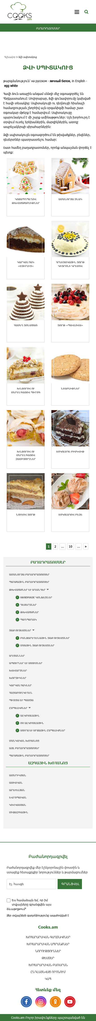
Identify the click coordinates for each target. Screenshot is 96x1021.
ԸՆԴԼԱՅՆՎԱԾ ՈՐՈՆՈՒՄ (48, 972)
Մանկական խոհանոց (24, 740)
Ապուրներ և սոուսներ (25, 663)
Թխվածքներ (29, 612)
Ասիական (16, 782)
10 (70, 546)
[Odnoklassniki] (55, 1001)
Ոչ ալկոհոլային (32, 722)
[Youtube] (70, 1001)
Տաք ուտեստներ (20, 630)
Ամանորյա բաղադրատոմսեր (29, 574)
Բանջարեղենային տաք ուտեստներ (45, 637)
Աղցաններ (17, 655)
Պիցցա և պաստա (21, 700)
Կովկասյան (17, 804)
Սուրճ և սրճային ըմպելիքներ (42, 730)
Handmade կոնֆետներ (36, 597)
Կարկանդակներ (20, 685)
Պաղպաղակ (28, 619)
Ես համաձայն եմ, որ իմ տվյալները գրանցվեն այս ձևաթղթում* (29, 905)
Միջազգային (18, 812)
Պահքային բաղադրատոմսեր (29, 581)
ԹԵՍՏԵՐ (48, 958)
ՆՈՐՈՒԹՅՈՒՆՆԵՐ (48, 951)
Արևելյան (17, 790)
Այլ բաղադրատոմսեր (24, 748)
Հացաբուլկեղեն (20, 692)
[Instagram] (40, 1001)
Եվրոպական (18, 797)
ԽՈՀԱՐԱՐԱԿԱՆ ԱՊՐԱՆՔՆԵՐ (48, 944)
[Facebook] (26, 1001)
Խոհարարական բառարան (48, 965)
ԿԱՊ (48, 979)
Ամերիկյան (17, 775)
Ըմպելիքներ (18, 707)
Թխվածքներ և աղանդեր (27, 589)
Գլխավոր (9, 56)
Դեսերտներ (28, 604)
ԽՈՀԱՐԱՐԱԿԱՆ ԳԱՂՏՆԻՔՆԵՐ (48, 937)
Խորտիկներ (17, 677)
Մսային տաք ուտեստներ (37, 645)
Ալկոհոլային (30, 715)
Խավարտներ (18, 670)
